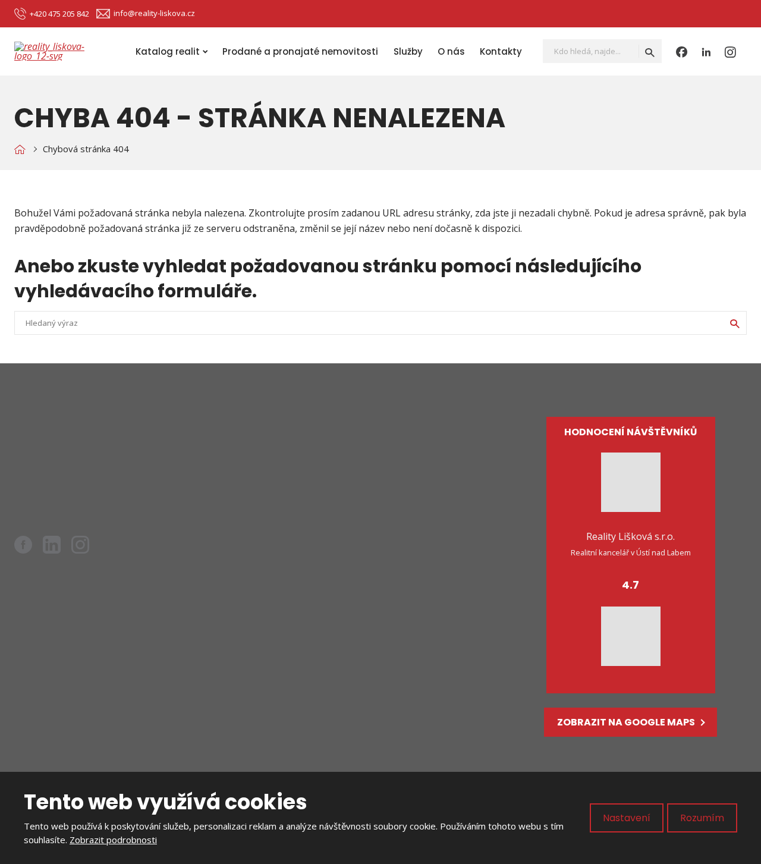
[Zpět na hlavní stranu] (61, 51)
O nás (451, 51)
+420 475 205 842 (73, 480)
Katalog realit (168, 51)
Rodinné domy (308, 469)
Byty (286, 449)
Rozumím (702, 818)
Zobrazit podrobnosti (113, 840)
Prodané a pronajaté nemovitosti (300, 51)
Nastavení (626, 818)
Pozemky (296, 490)
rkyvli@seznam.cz (84, 465)
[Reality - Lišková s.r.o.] (19, 149)
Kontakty (501, 51)
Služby (408, 51)
